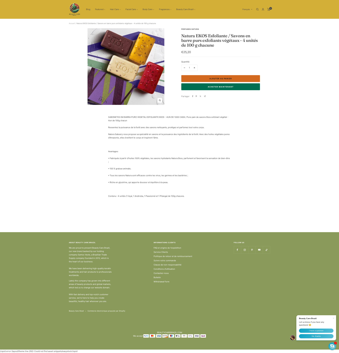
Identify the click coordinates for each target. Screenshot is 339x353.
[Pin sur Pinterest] (196, 96)
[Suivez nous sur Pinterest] (252, 249)
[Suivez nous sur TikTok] (266, 249)
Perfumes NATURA (190, 29)
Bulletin (157, 277)
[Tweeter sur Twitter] (200, 96)
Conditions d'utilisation (164, 269)
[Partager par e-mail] (205, 96)
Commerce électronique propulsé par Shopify (106, 311)
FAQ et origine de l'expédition (167, 248)
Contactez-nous (161, 273)
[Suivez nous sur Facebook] (237, 249)
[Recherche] (257, 9)
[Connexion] (263, 9)
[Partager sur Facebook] (192, 96)
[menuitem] (88, 9)
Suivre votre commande (165, 260)
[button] (332, 346)
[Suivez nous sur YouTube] (259, 249)
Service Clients (161, 252)
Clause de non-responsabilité (167, 264)
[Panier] (268, 9)
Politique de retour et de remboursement (173, 256)
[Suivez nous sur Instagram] (244, 249)
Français (246, 9)
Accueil (72, 23)
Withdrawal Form (161, 281)
